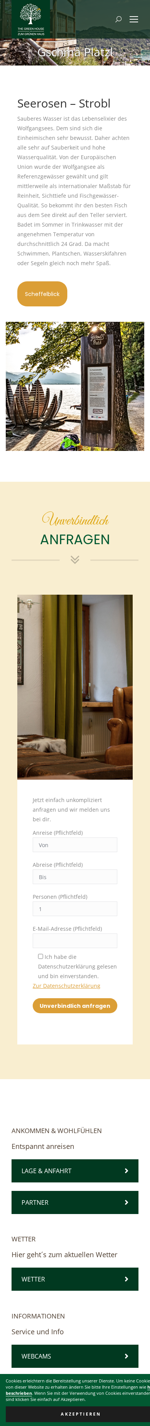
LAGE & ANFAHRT (47, 1171)
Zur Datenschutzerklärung (66, 985)
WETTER (33, 1279)
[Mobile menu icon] (133, 19)
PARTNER (35, 1202)
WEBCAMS (36, 1356)
